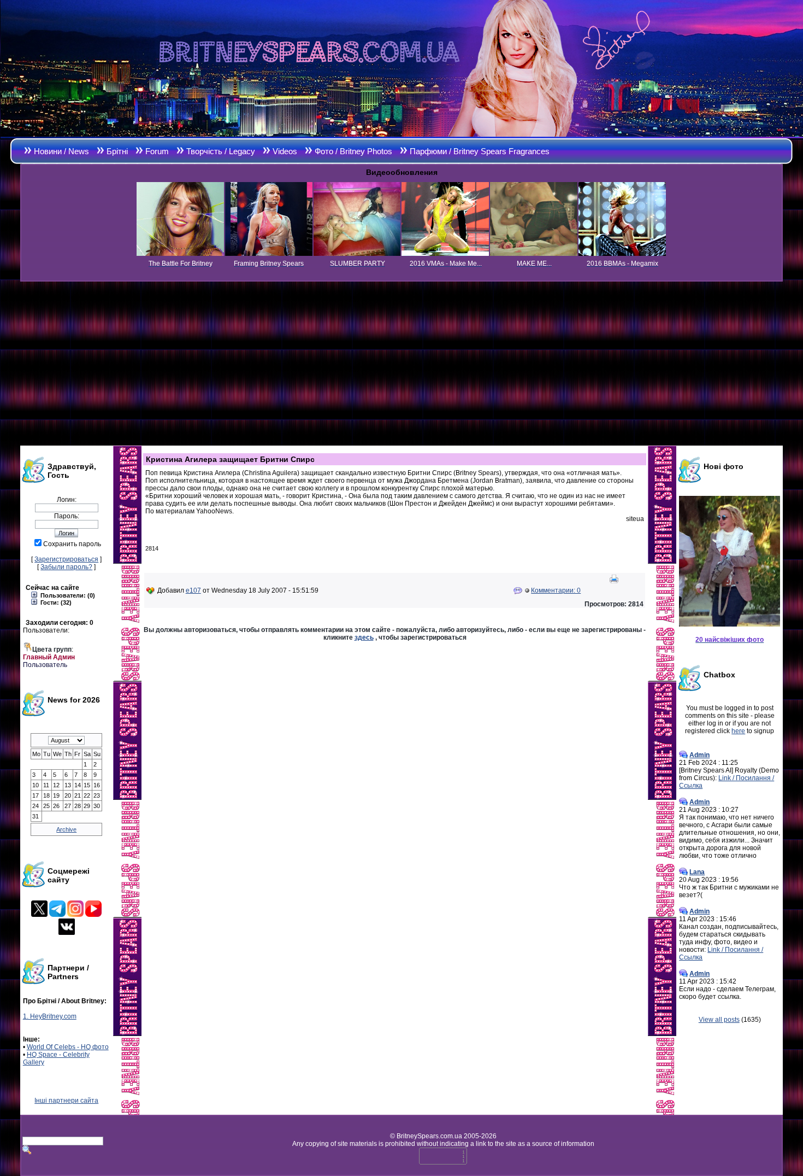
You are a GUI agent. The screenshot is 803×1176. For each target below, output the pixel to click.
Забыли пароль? (66, 567)
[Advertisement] (401, 363)
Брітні (117, 151)
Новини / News (61, 151)
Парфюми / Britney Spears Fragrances (480, 151)
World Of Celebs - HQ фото (68, 1047)
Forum (157, 151)
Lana (697, 872)
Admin (699, 755)
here (738, 731)
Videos (285, 151)
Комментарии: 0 (556, 590)
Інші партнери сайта (66, 1100)
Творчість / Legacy (220, 151)
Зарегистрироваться (66, 559)
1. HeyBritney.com (49, 1016)
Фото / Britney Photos (353, 151)
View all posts (719, 1019)
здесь (364, 637)
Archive (66, 829)
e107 (193, 590)
